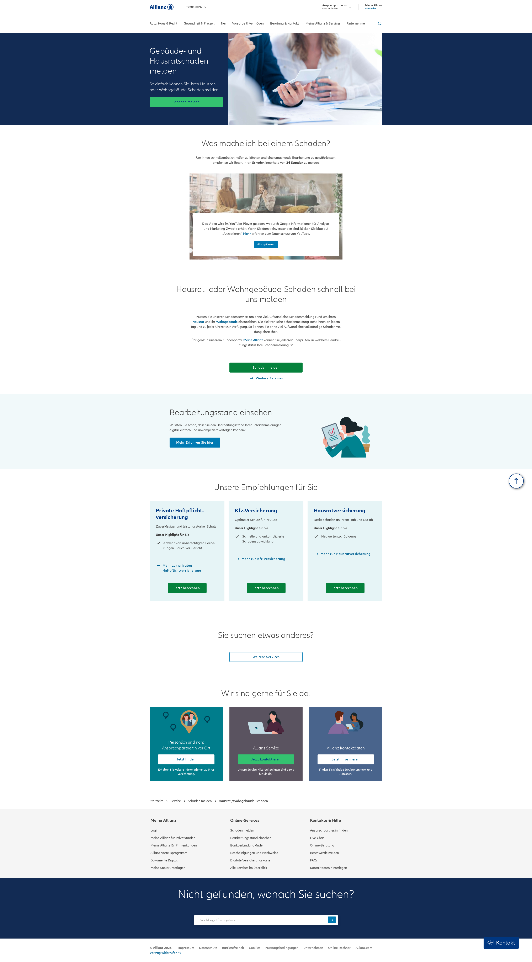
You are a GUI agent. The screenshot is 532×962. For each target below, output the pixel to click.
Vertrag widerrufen (163, 953)
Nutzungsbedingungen (281, 948)
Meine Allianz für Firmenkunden (173, 845)
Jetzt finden (186, 759)
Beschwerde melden (324, 853)
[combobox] (259, 920)
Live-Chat (317, 838)
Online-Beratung (322, 845)
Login (154, 830)
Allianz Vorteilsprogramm (168, 853)
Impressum (186, 948)
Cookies (254, 948)
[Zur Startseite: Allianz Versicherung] (162, 7)
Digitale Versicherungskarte (250, 860)
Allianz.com (364, 948)
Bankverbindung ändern (248, 845)
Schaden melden (242, 830)
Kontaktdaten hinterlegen (328, 868)
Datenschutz (208, 948)
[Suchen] (332, 919)
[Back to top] (516, 481)
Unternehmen (313, 948)
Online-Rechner (339, 948)
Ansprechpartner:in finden (329, 830)
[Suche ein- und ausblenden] (379, 23)
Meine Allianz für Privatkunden (172, 838)
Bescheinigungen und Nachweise (254, 853)
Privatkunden (193, 7)
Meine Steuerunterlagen (167, 868)
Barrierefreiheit (233, 948)
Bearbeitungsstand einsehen (250, 838)
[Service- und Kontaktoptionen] (501, 942)
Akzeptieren (266, 244)
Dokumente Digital (163, 860)
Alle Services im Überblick (248, 868)
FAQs (314, 860)
